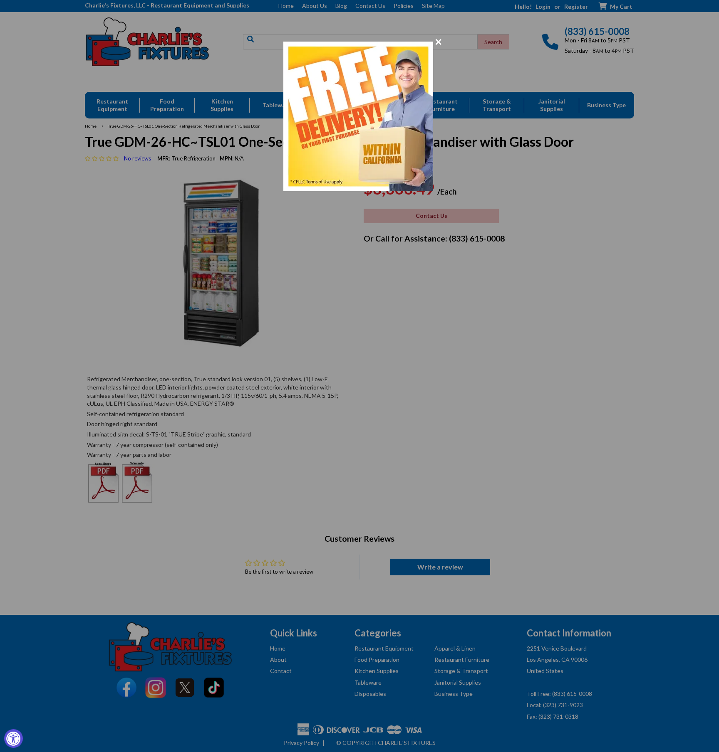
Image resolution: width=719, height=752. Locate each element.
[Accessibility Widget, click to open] (13, 738)
